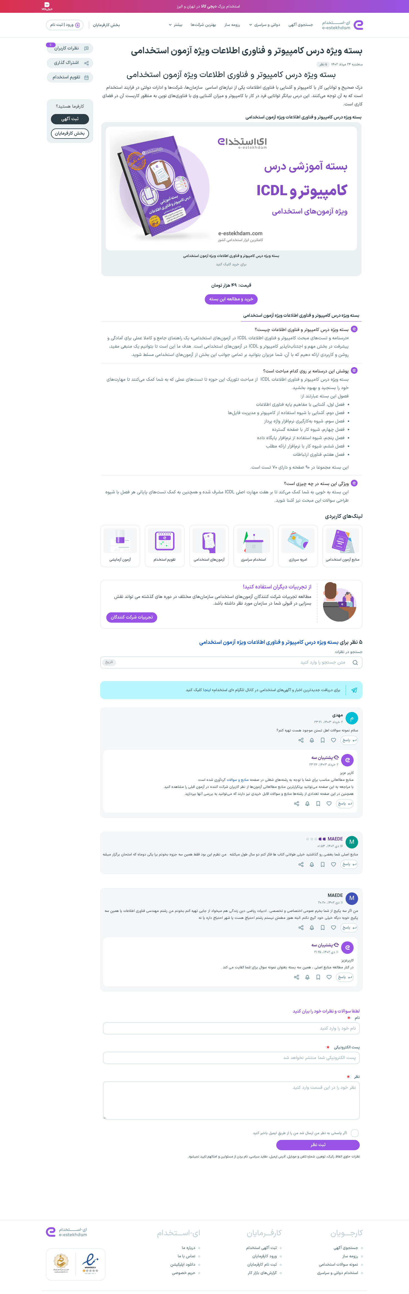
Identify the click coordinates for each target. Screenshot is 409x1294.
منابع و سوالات (238, 780)
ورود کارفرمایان (264, 1256)
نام (357, 1018)
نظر (357, 1077)
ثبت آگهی (69, 119)
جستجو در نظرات (349, 652)
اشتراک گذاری (66, 63)
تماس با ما (186, 1256)
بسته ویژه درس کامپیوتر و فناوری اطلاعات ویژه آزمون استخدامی (247, 51)
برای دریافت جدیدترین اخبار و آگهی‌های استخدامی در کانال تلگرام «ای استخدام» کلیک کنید (263, 690)
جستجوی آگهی (301, 25)
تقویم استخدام (66, 77)
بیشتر (178, 25)
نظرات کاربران (64, 47)
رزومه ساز (232, 25)
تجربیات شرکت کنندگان (132, 617)
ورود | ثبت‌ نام (62, 25)
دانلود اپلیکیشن (182, 1265)
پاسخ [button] (347, 740)
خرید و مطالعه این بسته (231, 299)
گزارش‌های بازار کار (262, 1273)
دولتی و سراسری (267, 25)
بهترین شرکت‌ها (203, 25)
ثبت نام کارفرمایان (262, 1265)
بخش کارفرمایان (106, 25)
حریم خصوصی (183, 1273)
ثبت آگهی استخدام (261, 1248)
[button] (323, 64)
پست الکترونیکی (347, 1047)
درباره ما (188, 1248)
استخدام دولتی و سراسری (337, 1273)
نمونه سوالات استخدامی (338, 1265)
